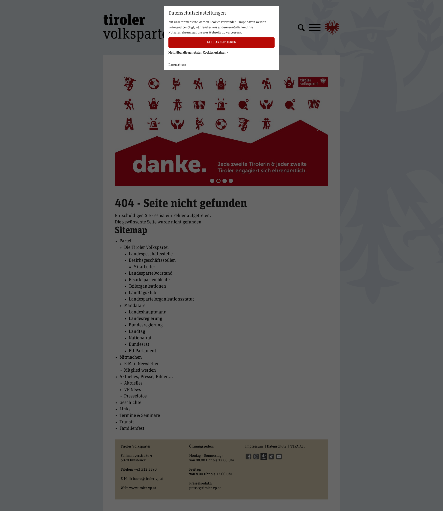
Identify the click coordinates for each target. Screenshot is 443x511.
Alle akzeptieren (221, 42)
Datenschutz (177, 64)
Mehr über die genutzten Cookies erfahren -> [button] (199, 52)
